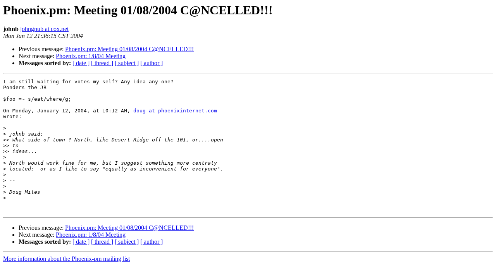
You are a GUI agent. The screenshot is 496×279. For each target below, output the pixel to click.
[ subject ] (127, 63)
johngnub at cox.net (44, 29)
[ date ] (81, 63)
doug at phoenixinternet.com (175, 111)
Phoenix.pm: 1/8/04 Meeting (91, 56)
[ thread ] (102, 63)
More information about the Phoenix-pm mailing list (66, 258)
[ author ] (151, 63)
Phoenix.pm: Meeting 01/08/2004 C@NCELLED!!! (129, 49)
